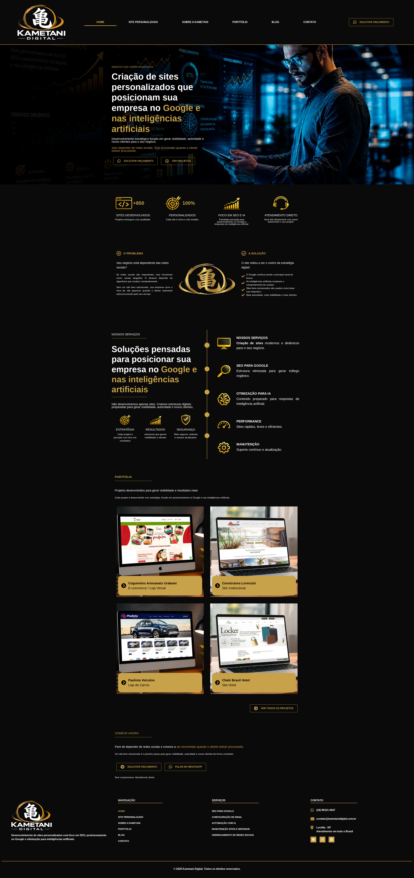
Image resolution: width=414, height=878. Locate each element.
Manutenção (247, 444)
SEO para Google (252, 365)
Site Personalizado (143, 22)
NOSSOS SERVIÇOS (252, 338)
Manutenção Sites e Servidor (231, 829)
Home (100, 22)
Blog (275, 22)
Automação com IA (224, 823)
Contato (309, 22)
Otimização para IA (253, 393)
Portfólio (239, 22)
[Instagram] (322, 839)
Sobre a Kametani (195, 22)
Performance (248, 421)
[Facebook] (313, 839)
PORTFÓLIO (123, 477)
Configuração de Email (227, 817)
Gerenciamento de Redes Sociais (233, 835)
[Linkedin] (331, 839)
